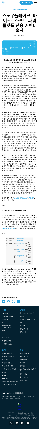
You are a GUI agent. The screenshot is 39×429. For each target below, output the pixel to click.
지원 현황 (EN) (6, 344)
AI (2, 322)
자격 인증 (22, 366)
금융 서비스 (23, 316)
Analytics (5, 319)
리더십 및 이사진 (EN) (8, 356)
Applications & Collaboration (6, 326)
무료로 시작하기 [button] (25, 3)
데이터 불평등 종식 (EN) (9, 385)
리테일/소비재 (24, 329)
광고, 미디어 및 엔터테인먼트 (28, 313)
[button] (35, 2)
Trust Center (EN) (7, 366)
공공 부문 (22, 326)
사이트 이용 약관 (20, 412)
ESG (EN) (5, 378)
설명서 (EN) (23, 377)
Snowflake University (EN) (28, 369)
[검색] (17, 3)
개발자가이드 (23, 374)
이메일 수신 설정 (29, 412)
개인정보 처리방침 (10, 412)
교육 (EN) (22, 363)
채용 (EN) (5, 360)
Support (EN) (6, 338)
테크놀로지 (23, 332)
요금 (3, 330)
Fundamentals (24, 360)
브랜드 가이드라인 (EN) (9, 369)
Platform (5, 313)
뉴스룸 (4, 375)
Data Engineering (7, 316)
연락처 (4, 372)
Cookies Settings (10, 414)
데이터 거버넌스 (24, 380)
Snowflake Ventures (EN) (10, 382)
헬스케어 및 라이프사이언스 (27, 319)
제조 (21, 322)
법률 (32, 414)
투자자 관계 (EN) (7, 363)
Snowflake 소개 (7, 353)
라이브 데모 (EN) (24, 356)
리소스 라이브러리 (25, 353)
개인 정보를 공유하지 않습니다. (22, 414)
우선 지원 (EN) (6, 341)
